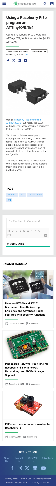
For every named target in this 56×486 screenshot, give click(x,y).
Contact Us (19, 459)
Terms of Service (27, 479)
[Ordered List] (24, 231)
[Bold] (9, 231)
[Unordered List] (28, 231)
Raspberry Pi (39, 51)
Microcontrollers (18, 51)
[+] (9, 234)
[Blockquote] (31, 231)
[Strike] (20, 231)
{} (43, 231)
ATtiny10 (12, 195)
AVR (22, 195)
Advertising (48, 458)
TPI (9, 200)
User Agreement (43, 479)
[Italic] (13, 231)
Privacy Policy (11, 479)
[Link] (39, 231)
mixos (25, 54)
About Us (7, 459)
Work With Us (33, 459)
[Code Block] (35, 231)
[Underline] (17, 231)
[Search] (45, 4)
